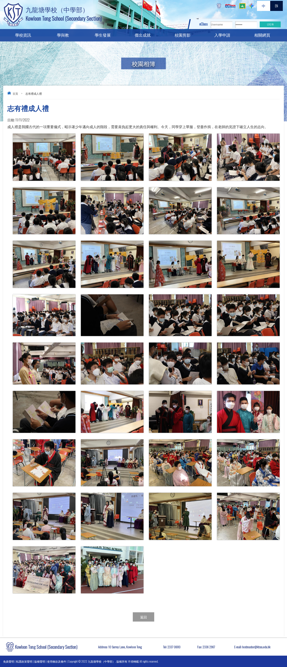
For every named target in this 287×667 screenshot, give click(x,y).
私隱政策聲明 (24, 661)
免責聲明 (8, 661)
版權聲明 (39, 661)
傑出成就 (143, 35)
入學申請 (222, 35)
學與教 (63, 35)
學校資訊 (23, 35)
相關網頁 (262, 35)
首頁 (15, 93)
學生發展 (103, 35)
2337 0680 (173, 646)
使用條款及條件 (56, 661)
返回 (143, 616)
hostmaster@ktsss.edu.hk (256, 646)
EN (276, 5)
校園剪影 (183, 35)
